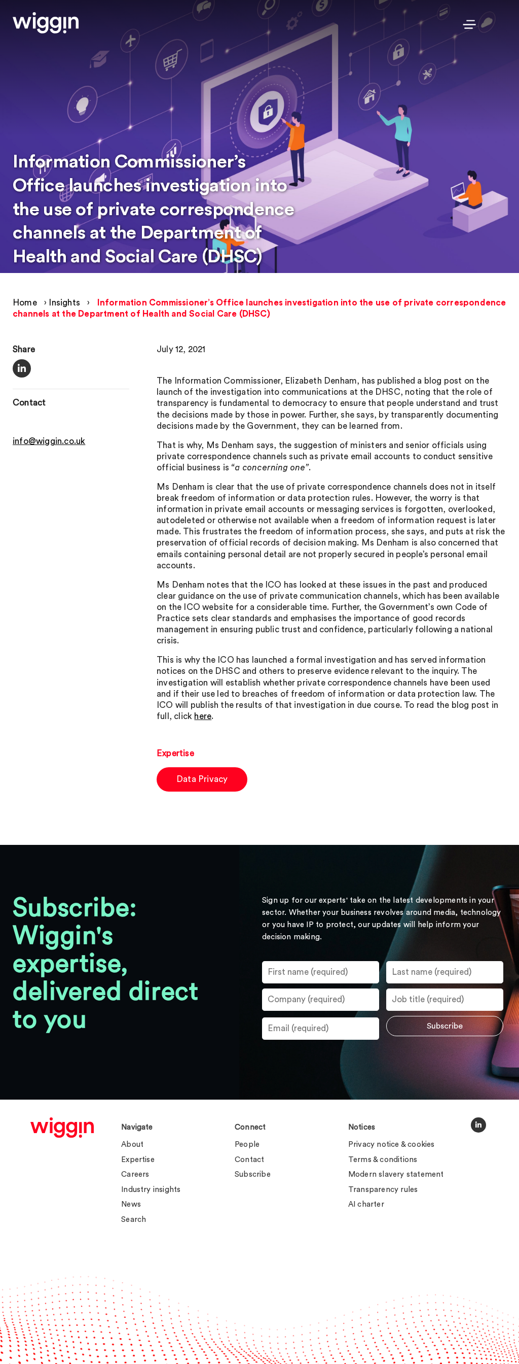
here (202, 716)
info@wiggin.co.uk (49, 441)
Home (25, 302)
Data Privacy (202, 779)
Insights (64, 302)
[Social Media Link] (478, 1125)
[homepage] (62, 1127)
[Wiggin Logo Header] (46, 22)
